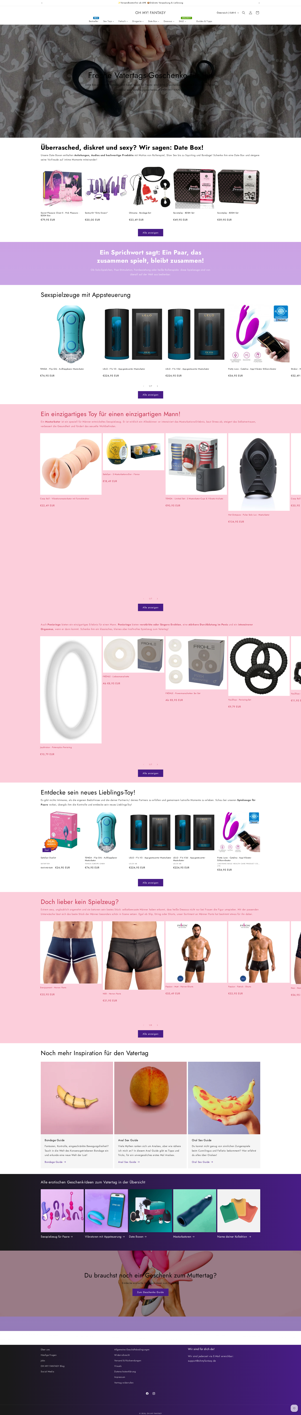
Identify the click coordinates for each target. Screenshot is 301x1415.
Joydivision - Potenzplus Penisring (56, 747)
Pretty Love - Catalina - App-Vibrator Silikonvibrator (252, 369)
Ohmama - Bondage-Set (140, 213)
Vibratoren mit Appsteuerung (103, 1237)
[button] (243, 12)
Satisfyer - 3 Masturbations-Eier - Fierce (121, 474)
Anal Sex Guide (127, 1162)
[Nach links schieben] (143, 386)
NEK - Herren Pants (112, 993)
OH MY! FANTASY (154, 1413)
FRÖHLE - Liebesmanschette (116, 676)
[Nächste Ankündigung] (259, 3)
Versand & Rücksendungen (127, 1360)
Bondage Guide (54, 1162)
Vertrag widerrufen (123, 1382)
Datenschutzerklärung (125, 1371)
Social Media (47, 1371)
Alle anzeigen (150, 232)
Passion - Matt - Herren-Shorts (179, 986)
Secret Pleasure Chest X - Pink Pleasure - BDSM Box (60, 214)
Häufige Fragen (48, 1355)
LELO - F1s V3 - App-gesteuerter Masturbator (124, 369)
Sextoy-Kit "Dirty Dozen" (96, 213)
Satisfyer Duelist (48, 858)
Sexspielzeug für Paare (55, 1237)
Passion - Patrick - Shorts (239, 986)
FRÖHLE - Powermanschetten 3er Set (183, 693)
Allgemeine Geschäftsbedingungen (132, 1349)
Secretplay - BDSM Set (183, 213)
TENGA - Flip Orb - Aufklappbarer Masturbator (62, 369)
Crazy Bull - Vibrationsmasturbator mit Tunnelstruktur (64, 498)
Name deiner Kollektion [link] (232, 1237)
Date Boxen (136, 1237)
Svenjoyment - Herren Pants (53, 987)
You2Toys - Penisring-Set (239, 700)
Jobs (43, 1360)
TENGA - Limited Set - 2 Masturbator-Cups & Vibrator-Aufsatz (194, 498)
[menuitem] (94, 21)
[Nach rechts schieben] (157, 386)
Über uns (45, 1349)
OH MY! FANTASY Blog (52, 1366)
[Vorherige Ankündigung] (41, 3)
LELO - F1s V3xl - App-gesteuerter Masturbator (187, 369)
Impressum (119, 1377)
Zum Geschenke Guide (150, 1292)
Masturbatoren (182, 1237)
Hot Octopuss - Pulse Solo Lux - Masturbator (248, 515)
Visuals (117, 1366)
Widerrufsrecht (121, 1355)
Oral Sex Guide (201, 1162)
